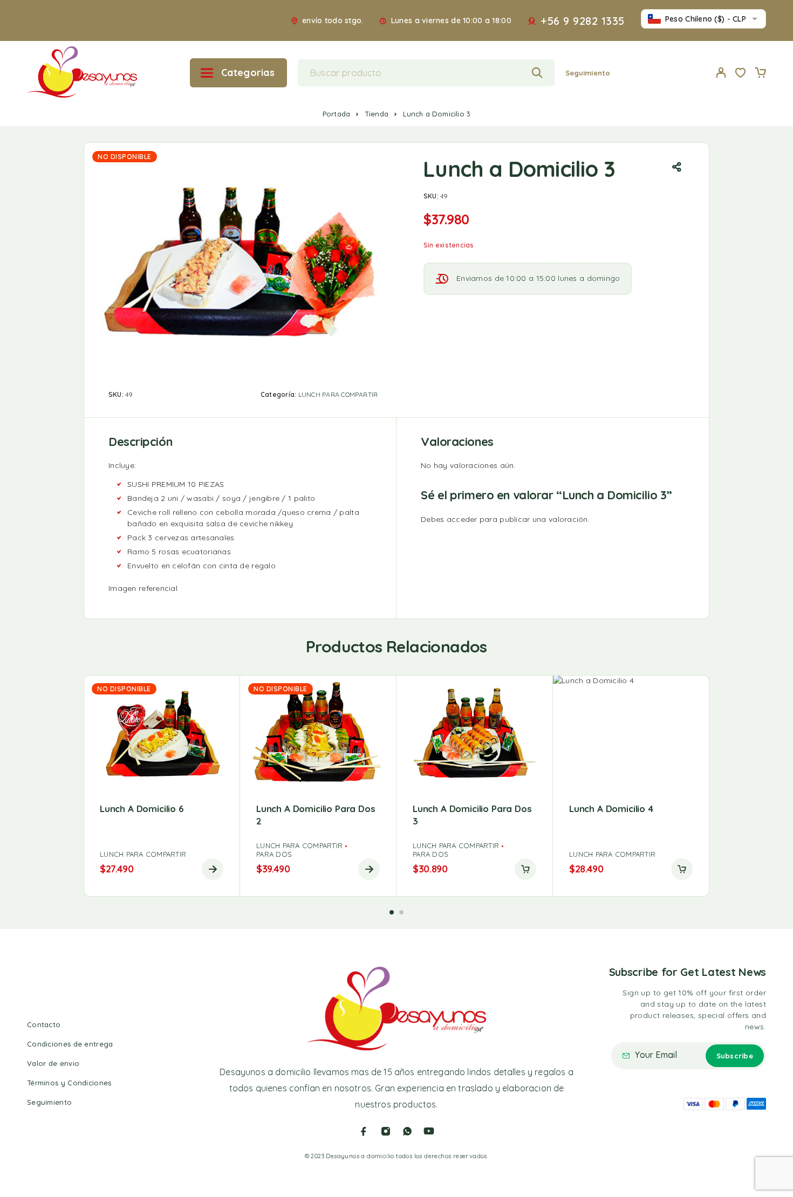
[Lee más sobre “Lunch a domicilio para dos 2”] (369, 869)
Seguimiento (587, 72)
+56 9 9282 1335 (583, 21)
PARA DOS (274, 854)
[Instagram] (385, 1131)
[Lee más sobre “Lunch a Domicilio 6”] (212, 869)
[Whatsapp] (407, 1131)
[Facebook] (363, 1131)
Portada (336, 113)
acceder (462, 519)
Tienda (376, 113)
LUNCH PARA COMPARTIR (338, 394)
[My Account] (721, 72)
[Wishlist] (740, 74)
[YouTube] (429, 1131)
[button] (525, 869)
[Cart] (760, 74)
